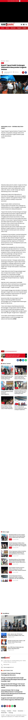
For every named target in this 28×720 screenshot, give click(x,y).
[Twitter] (20, 360)
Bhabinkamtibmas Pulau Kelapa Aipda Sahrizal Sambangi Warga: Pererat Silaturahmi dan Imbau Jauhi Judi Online (7, 377)
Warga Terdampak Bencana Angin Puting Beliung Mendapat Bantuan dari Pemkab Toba (13, 679)
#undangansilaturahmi (11, 351)
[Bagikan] (26, 72)
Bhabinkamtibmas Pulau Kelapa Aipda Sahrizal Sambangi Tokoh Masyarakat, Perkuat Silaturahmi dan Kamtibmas (21, 392)
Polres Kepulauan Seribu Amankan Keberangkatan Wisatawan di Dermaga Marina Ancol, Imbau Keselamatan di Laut (7, 393)
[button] (21, 24)
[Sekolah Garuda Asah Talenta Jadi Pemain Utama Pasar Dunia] (4, 642)
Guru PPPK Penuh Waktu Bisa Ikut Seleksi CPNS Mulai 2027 (16, 648)
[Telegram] (23, 360)
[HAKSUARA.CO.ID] (8, 24)
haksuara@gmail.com (8, 667)
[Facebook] (18, 360)
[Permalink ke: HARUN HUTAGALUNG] (2, 72)
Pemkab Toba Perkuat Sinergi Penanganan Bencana (10, 674)
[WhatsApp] (26, 360)
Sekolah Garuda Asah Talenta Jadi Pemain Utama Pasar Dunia (16, 641)
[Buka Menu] (24, 24)
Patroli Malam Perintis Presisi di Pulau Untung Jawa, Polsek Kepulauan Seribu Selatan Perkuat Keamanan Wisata (7, 407)
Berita (2, 63)
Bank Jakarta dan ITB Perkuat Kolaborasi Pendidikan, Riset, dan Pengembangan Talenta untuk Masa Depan (17, 634)
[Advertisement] (14, 45)
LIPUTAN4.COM (8, 670)
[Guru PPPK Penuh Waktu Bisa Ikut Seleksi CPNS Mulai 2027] (4, 648)
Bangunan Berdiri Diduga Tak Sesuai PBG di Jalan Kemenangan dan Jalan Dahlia (13, 685)
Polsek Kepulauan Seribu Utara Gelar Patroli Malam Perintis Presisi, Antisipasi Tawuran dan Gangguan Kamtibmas (21, 377)
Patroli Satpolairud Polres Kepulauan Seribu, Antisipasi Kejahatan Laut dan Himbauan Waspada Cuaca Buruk (21, 408)
